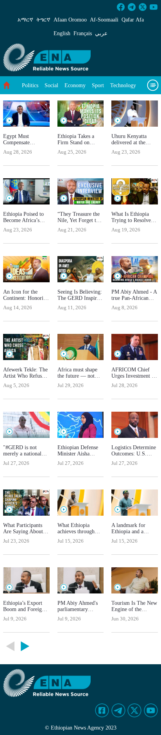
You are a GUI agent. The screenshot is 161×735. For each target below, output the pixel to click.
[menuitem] (30, 85)
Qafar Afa (133, 20)
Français (82, 33)
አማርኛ (25, 20)
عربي (101, 33)
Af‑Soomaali (104, 20)
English (62, 33)
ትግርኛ (43, 20)
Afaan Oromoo (70, 20)
